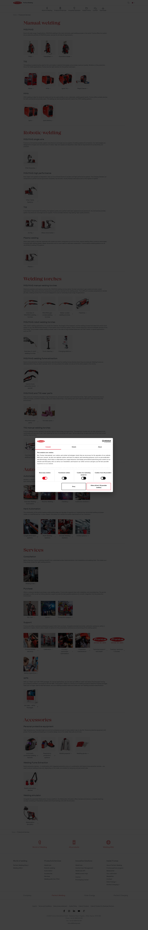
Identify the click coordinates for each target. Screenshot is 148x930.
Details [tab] (74, 447)
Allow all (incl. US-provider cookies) (99, 486)
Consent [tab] (48, 447)
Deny (73, 486)
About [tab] (100, 447)
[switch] (64, 478)
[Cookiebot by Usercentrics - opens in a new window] (103, 441)
